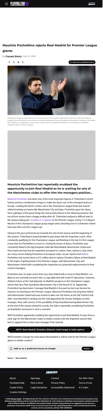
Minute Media (16, 399)
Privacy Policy (58, 383)
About (13, 378)
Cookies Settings (18, 392)
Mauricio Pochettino (18, 199)
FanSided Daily (17, 383)
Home (10, 358)
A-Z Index (83, 387)
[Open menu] (6, 3)
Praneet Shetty (14, 56)
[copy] (23, 62)
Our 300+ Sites (86, 378)
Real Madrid (21, 358)
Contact (55, 378)
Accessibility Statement (63, 387)
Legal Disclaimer (39, 387)
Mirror (85, 254)
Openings (35, 378)
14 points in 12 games (41, 220)
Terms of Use (85, 383)
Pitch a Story (37, 383)
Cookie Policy (16, 387)
